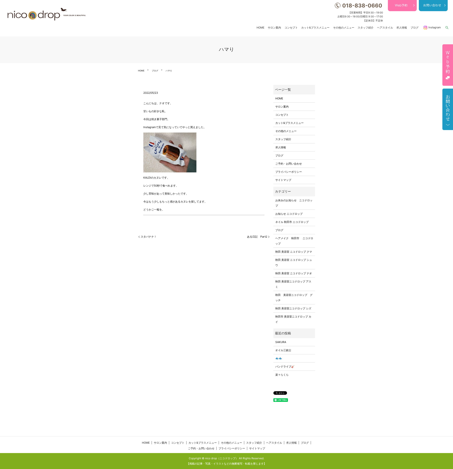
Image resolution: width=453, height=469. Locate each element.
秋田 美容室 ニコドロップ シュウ (293, 262)
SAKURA (280, 342)
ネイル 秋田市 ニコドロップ (292, 222)
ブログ (414, 27)
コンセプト (291, 27)
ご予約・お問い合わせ (288, 163)
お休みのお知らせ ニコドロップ (293, 203)
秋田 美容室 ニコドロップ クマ (293, 251)
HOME (260, 27)
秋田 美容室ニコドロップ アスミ (293, 284)
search (446, 27)
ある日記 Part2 (257, 236)
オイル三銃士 (283, 350)
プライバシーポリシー (288, 171)
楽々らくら (282, 374)
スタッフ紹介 (366, 27)
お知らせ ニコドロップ (289, 213)
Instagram (434, 27)
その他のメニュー (343, 27)
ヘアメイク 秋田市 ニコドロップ (294, 241)
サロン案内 (274, 27)
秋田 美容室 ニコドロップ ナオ (293, 273)
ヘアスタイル (385, 27)
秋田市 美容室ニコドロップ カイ (293, 319)
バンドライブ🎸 (285, 366)
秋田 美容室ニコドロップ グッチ (293, 297)
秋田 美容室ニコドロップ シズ (293, 308)
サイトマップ (283, 180)
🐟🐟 (278, 358)
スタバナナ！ (149, 236)
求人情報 (401, 27)
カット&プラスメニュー (315, 27)
